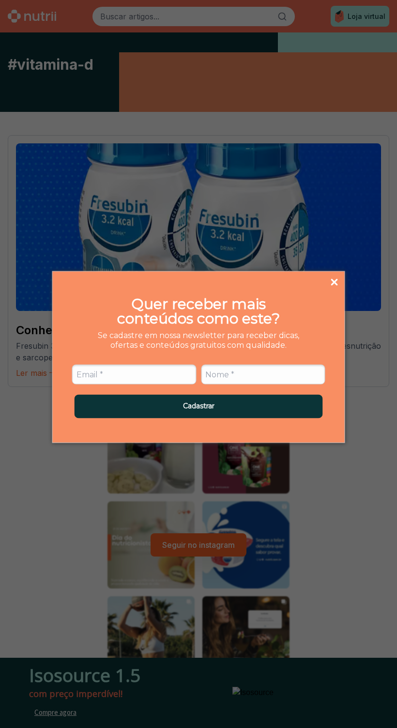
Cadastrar (198, 406)
